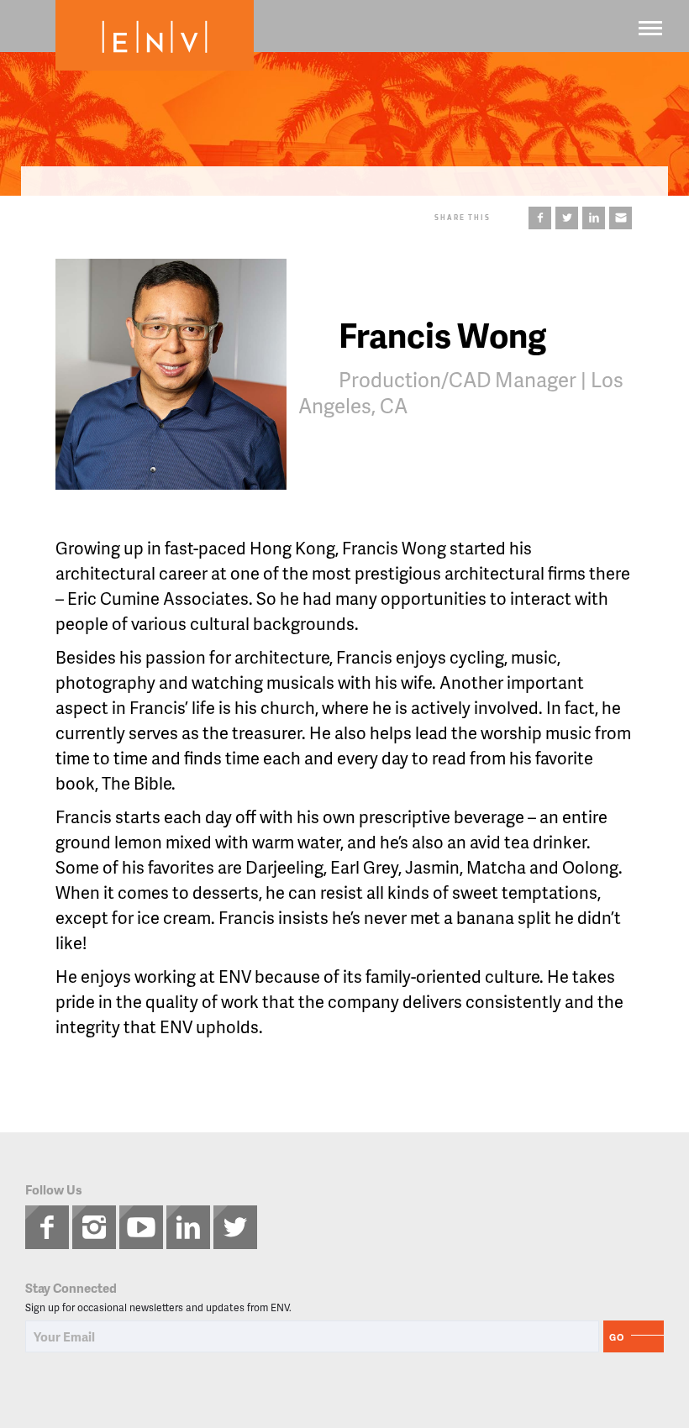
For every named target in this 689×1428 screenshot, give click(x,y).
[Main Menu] (650, 28)
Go (616, 1337)
